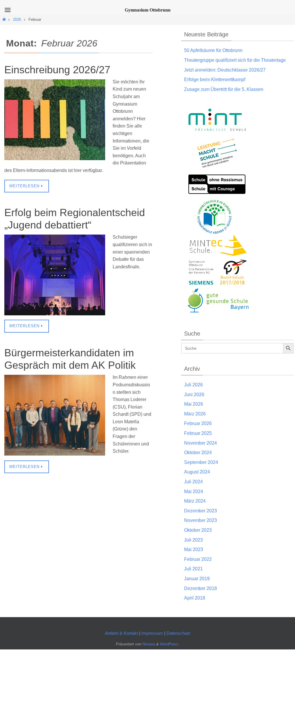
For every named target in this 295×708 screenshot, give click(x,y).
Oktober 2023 (198, 530)
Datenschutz (178, 633)
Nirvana (148, 644)
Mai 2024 (193, 491)
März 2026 (195, 413)
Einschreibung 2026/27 (57, 70)
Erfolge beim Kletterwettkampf (214, 79)
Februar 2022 (198, 559)
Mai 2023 (193, 549)
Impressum (152, 633)
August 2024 (197, 471)
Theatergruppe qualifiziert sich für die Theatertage (235, 60)
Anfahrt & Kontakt (121, 633)
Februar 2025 (198, 433)
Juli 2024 (193, 481)
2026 (17, 19)
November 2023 (200, 520)
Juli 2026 (193, 384)
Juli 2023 (193, 539)
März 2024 (195, 501)
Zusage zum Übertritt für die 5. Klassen (223, 89)
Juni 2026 (194, 394)
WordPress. (169, 644)
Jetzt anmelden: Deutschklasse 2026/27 (225, 70)
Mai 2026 (193, 404)
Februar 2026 (198, 423)
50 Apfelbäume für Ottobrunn (213, 50)
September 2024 (201, 462)
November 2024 (200, 443)
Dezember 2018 (200, 588)
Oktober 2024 (198, 452)
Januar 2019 (197, 578)
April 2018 (194, 597)
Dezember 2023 (200, 510)
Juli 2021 (193, 568)
